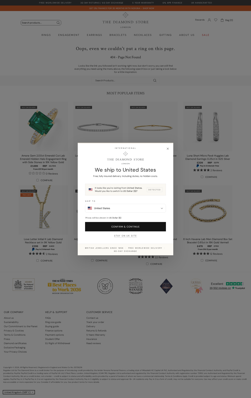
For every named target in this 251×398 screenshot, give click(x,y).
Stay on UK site (125, 235)
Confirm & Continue (125, 226)
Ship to (90, 201)
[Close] (168, 149)
